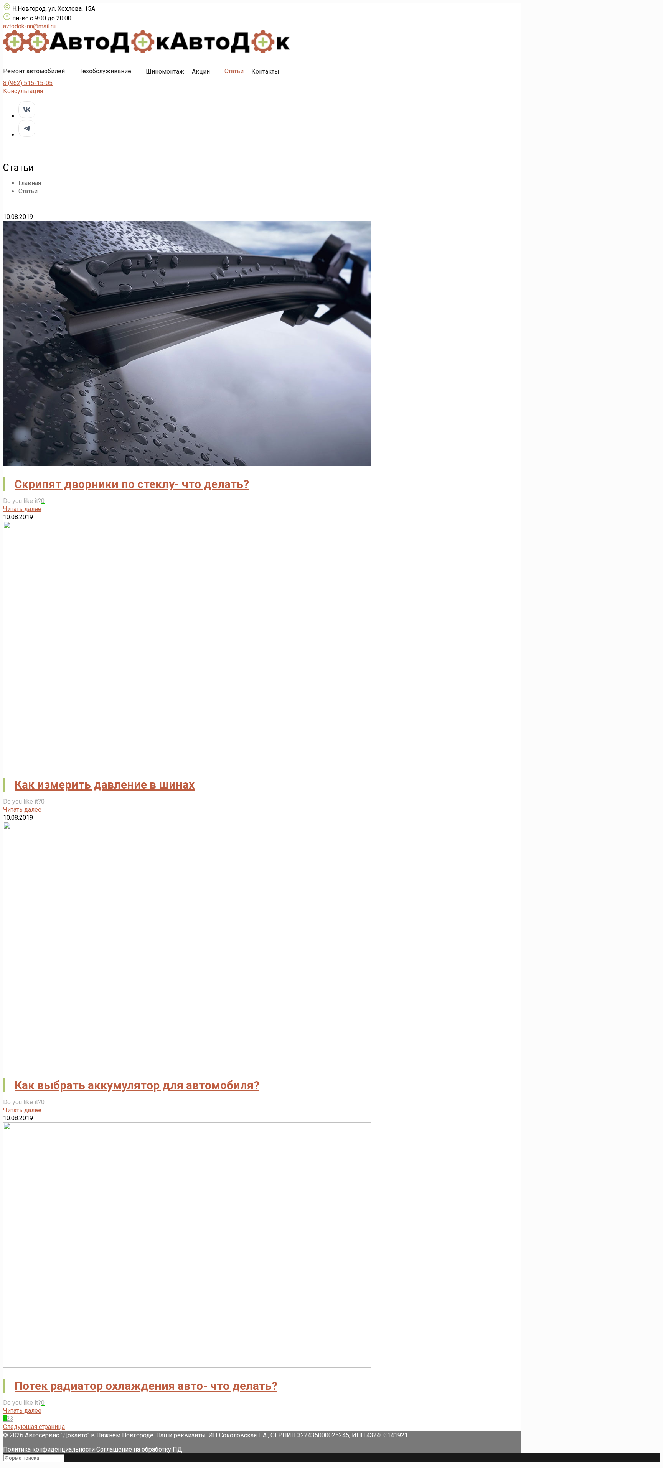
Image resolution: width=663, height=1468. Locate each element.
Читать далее (22, 509)
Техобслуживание (105, 71)
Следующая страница (34, 1426)
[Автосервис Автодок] (146, 51)
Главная (29, 183)
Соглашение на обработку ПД (139, 1449)
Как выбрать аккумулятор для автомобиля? (137, 1085)
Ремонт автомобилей (34, 71)
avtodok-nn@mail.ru (29, 26)
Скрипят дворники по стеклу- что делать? (132, 484)
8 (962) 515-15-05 (28, 83)
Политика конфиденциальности (49, 1449)
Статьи (234, 71)
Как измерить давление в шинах (105, 784)
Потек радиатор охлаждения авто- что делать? (146, 1385)
